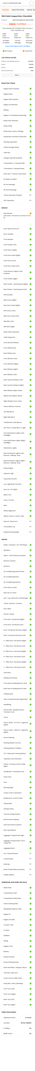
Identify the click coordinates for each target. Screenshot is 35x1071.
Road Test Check (18, 10)
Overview (5, 10)
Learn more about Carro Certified (17, 46)
